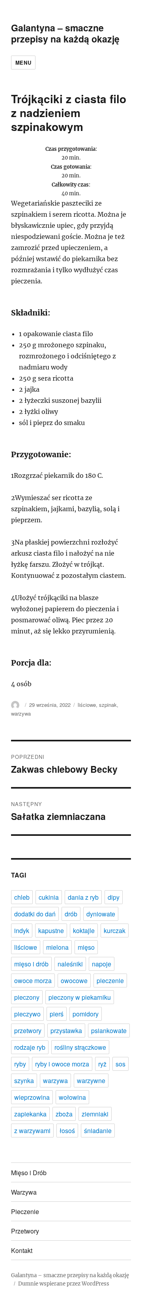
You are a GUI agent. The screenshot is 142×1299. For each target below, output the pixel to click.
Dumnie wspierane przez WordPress (63, 1283)
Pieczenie (25, 1211)
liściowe (87, 704)
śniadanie (98, 1130)
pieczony (26, 997)
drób (71, 913)
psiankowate (109, 1030)
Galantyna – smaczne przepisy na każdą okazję (65, 33)
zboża (64, 1113)
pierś (57, 1013)
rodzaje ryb (29, 1047)
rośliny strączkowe (80, 1047)
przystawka (66, 1030)
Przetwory (25, 1230)
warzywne (91, 1080)
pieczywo (27, 1013)
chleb (22, 897)
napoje (101, 963)
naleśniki (70, 963)
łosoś (67, 1130)
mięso (86, 947)
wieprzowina (32, 1097)
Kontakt (21, 1250)
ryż (102, 1063)
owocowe (74, 980)
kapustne (51, 930)
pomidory (86, 1013)
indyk (21, 930)
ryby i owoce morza (62, 1063)
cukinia (49, 897)
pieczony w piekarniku (80, 997)
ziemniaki (95, 1113)
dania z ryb (83, 897)
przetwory (27, 1030)
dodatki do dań (35, 913)
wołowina (72, 1097)
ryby (20, 1063)
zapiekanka (30, 1113)
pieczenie (110, 980)
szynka (24, 1080)
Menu (23, 62)
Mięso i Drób (29, 1172)
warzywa (21, 713)
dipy (114, 897)
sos (120, 1063)
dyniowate (100, 913)
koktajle (84, 930)
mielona (57, 947)
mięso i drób (31, 963)
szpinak (108, 704)
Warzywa (24, 1192)
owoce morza (33, 980)
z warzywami (32, 1130)
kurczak (114, 930)
